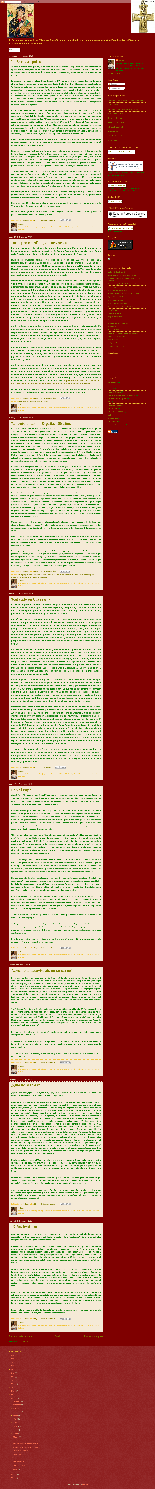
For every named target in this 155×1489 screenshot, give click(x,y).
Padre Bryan (112, 310)
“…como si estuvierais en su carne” (42, 971)
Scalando (121, 60)
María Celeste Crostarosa (117, 303)
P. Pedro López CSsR (115, 127)
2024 (13, 1359)
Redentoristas (113, 326)
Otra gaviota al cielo (115, 114)
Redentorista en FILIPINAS (118, 323)
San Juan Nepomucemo (38, 577)
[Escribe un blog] (63, 220)
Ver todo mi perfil (114, 73)
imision (110, 389)
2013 (13, 1398)
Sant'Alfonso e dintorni (116, 336)
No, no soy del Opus (115, 118)
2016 (13, 1387)
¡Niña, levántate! (26, 1227)
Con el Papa (21, 790)
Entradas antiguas (93, 1336)
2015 (13, 1391)
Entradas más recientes (21, 1336)
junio (15, 1422)
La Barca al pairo (26, 62)
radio (110, 415)
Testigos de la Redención (117, 343)
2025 (13, 1355)
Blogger (85, 1484)
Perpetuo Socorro (114, 313)
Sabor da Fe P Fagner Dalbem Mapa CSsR (123, 333)
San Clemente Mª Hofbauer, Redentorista (123, 109)
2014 (13, 1394)
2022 (13, 1366)
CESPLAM (112, 287)
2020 (13, 1373)
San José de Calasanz (115, 412)
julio (15, 1419)
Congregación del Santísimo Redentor (33, 575)
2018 (13, 1380)
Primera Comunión (115, 405)
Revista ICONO (113, 330)
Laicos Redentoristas (56, 575)
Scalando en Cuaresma (30, 599)
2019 (13, 1377)
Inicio (58, 1336)
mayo (15, 1426)
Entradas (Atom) (25, 1341)
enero (15, 1470)
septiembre (17, 1412)
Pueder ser (112, 320)
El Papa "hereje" (114, 105)
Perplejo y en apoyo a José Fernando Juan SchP (125, 100)
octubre (16, 1408)
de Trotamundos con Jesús (117, 290)
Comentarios (115, 88)
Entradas (114, 84)
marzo (15, 1433)
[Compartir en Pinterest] (69, 220)
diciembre (17, 1401)
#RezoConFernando (115, 136)
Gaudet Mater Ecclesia (116, 122)
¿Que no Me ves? (25, 1085)
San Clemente (113, 421)
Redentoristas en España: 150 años (41, 424)
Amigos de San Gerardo (116, 272)
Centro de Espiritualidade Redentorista (122, 284)
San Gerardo (24, 577)
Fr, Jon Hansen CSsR (115, 297)
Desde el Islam (113, 131)
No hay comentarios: (49, 220)
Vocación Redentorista (116, 346)
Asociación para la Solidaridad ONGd (122, 275)
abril (15, 1430)
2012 (13, 1474)
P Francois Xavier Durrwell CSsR (120, 307)
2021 (13, 1369)
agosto (15, 1415)
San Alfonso (112, 382)
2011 (13, 1478)
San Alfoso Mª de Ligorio (39, 401)
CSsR (110, 402)
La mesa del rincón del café (118, 300)
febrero (16, 1437)
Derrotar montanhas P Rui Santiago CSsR (123, 294)
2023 (13, 1362)
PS (108, 385)
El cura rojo (112, 140)
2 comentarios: (46, 767)
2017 (13, 1384)
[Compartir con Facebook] (67, 220)
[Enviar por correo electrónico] (61, 220)
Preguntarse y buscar (115, 317)
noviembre (17, 1405)
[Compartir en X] (65, 220)
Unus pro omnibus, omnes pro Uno (41, 243)
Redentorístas (113, 418)
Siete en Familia (113, 340)
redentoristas (24, 401)
